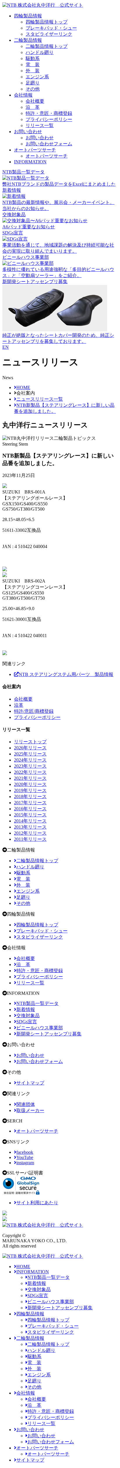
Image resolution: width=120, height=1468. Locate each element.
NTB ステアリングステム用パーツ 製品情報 (66, 674)
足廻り (33, 82)
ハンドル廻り (40, 52)
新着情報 (36, 1283)
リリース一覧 (40, 125)
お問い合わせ (28, 131)
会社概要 (35, 101)
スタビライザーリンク (49, 34)
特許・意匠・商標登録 (49, 113)
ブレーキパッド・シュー (51, 28)
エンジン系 (37, 76)
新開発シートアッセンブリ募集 (60, 1307)
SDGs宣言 (37, 1295)
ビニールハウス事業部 (50, 1301)
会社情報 (23, 95)
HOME (23, 1266)
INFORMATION (30, 161)
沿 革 (33, 107)
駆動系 (33, 58)
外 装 (33, 70)
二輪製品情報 (28, 40)
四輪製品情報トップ (47, 21)
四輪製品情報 (28, 15)
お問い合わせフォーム (49, 143)
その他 (33, 88)
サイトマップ (30, 1460)
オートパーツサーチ (35, 149)
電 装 (33, 64)
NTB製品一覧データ (48, 1277)
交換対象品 (39, 1289)
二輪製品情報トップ (47, 46)
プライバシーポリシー (49, 119)
